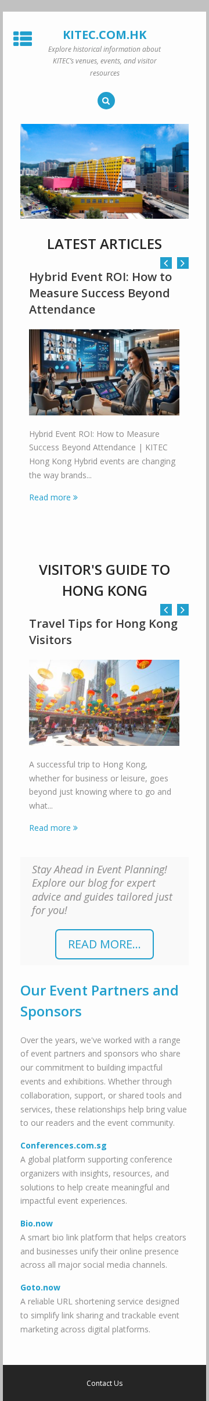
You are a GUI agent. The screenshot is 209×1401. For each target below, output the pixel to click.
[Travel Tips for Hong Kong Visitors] (104, 703)
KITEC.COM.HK (104, 34)
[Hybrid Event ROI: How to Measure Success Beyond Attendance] (104, 372)
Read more (50, 497)
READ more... (104, 944)
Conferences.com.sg (63, 1145)
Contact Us (104, 1383)
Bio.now (36, 1223)
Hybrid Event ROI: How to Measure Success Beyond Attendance (100, 293)
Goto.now (40, 1287)
